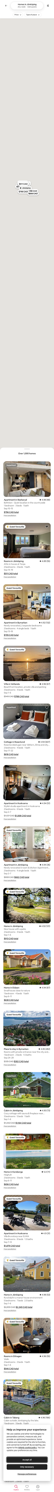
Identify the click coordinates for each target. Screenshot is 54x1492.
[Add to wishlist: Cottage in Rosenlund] (47, 707)
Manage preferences (27, 1474)
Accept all (27, 1459)
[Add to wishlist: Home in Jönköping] (47, 891)
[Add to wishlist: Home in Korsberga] (47, 1137)
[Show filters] (48, 5)
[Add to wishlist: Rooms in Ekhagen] (47, 1321)
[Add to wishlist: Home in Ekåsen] (47, 953)
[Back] (6, 5)
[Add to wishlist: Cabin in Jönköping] (47, 1075)
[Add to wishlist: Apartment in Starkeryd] (47, 465)
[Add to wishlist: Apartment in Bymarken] (47, 588)
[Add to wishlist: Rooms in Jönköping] (47, 526)
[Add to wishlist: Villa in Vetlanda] (47, 649)
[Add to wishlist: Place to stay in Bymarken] (47, 1014)
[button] (11, 512)
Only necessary (27, 1467)
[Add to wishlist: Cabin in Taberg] (47, 1383)
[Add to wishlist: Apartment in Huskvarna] (47, 768)
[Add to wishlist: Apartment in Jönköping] (47, 830)
